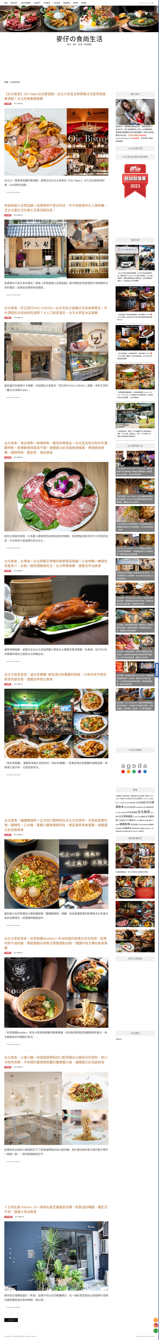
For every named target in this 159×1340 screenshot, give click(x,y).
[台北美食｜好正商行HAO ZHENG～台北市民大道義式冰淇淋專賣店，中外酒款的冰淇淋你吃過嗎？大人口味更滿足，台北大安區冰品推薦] (56, 351)
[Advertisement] (79, 62)
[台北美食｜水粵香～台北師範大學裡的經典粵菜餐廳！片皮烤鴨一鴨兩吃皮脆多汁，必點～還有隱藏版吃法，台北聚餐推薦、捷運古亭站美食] (56, 610)
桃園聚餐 (142, 828)
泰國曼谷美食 (128, 831)
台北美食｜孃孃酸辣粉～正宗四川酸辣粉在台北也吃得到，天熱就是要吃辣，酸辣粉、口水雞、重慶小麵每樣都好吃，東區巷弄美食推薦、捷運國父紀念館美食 (56, 825)
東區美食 (145, 824)
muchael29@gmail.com (124, 138)
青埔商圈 (141, 831)
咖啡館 (75, 3)
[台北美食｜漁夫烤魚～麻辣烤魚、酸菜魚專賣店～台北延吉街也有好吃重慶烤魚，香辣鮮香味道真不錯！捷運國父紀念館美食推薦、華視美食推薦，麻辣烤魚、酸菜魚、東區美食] (56, 496)
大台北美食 (8, 1216)
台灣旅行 (37, 3)
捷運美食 (125, 824)
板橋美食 (120, 828)
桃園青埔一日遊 (149, 828)
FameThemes (151, 1336)
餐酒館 (83, 3)
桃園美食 (127, 828)
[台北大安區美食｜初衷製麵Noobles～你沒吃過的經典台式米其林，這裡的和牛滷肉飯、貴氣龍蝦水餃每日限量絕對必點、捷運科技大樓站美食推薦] (56, 992)
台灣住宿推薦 (26, 3)
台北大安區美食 (130, 803)
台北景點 (7, 103)
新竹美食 (140, 824)
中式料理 (7, 457)
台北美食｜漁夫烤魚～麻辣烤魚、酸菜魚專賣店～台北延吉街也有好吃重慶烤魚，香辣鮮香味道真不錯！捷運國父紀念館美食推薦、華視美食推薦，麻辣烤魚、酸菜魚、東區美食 (56, 447)
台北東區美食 (139, 807)
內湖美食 (122, 798)
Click (157, 670)
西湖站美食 (135, 831)
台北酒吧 (135, 816)
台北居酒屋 (141, 803)
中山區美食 (140, 796)
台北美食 (7, 215)
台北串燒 (144, 798)
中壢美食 (119, 796)
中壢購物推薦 (133, 796)
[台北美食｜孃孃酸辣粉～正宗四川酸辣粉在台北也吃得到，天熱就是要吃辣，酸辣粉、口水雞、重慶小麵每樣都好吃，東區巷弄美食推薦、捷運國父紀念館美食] (56, 874)
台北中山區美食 (136, 798)
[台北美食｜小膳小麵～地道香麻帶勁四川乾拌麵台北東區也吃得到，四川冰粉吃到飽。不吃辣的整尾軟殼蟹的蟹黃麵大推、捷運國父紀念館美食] (56, 1108)
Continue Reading (13, 192)
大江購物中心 (131, 820)
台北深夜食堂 (148, 807)
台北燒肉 (123, 812)
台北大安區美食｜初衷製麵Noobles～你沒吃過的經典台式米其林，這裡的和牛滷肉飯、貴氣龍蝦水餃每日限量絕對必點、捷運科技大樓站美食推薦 (56, 943)
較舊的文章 (12, 1320)
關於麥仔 (14, 3)
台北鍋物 (141, 817)
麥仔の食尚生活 (79, 39)
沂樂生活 (119, 1039)
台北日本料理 (129, 807)
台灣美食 (47, 3)
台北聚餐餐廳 (125, 816)
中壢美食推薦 (125, 796)
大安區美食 (122, 820)
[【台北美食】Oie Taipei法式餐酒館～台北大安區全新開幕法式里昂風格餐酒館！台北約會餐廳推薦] (56, 142)
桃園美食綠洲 (136, 828)
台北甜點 (7, 317)
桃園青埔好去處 (120, 831)
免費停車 (147, 796)
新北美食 (133, 824)
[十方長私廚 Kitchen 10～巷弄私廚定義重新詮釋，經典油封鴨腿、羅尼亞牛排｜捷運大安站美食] (56, 1256)
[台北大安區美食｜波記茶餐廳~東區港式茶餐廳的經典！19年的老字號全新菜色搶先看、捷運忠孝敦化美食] (56, 723)
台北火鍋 (118, 812)
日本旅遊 (56, 3)
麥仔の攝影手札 (18, 103)
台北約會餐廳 (131, 812)
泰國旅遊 (66, 3)
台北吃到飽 (121, 802)
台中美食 (128, 798)
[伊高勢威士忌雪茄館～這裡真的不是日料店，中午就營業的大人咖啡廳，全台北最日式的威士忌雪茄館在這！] (56, 249)
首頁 (6, 3)
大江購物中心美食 (142, 820)
